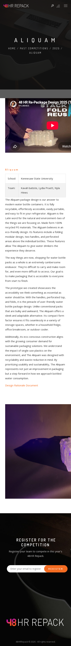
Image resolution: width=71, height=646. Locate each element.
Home (12, 48)
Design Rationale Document (21, 385)
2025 (56, 48)
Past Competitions (34, 48)
